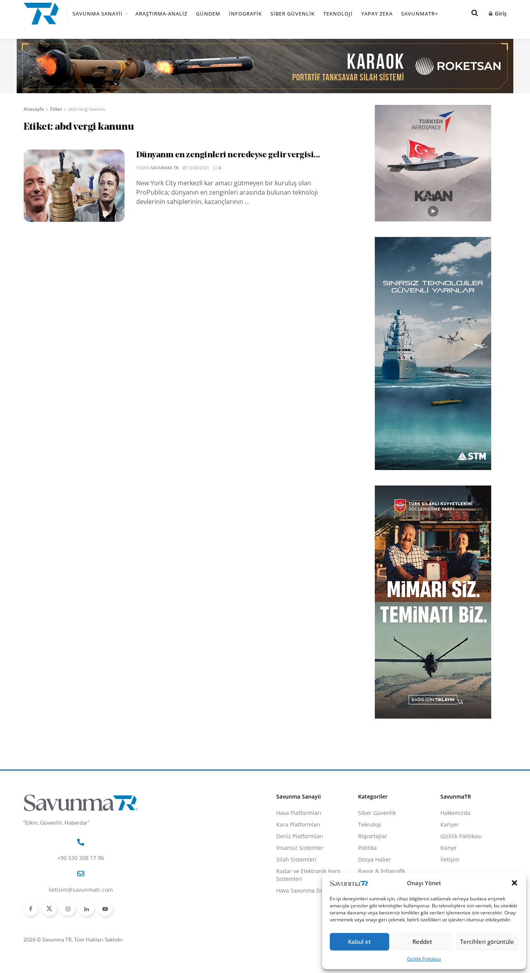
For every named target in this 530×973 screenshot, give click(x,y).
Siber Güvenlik (292, 13)
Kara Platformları (298, 824)
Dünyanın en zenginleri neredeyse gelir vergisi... (228, 155)
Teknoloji (338, 13)
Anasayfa (34, 109)
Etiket (56, 109)
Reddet (422, 941)
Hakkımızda (455, 812)
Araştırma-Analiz (161, 13)
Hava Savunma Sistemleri (309, 890)
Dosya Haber (374, 859)
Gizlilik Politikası (424, 959)
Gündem (208, 13)
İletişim (449, 859)
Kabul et (359, 941)
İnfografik (245, 13)
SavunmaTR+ (419, 13)
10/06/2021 (197, 168)
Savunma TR (164, 168)
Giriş (500, 13)
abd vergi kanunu (87, 109)
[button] (514, 883)
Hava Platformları (298, 812)
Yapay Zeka (377, 13)
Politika (367, 847)
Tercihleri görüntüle (487, 941)
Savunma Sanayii (98, 13)
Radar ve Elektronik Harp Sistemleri (308, 874)
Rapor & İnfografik (381, 871)
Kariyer (449, 824)
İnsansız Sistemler (300, 847)
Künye (448, 847)
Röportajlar (372, 836)
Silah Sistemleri (296, 859)
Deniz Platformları (299, 836)
